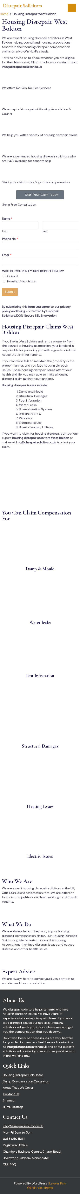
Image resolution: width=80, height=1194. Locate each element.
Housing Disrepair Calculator (23, 1075)
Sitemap (9, 1100)
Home (4, 14)
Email (7, 255)
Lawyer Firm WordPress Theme (46, 1185)
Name (7, 219)
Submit (10, 292)
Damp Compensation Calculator (26, 1081)
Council (12, 276)
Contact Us (11, 1094)
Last (44, 231)
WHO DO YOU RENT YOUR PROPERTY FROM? (33, 271)
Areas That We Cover (18, 1088)
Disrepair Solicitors (22, 6)
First (4, 231)
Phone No (10, 239)
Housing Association (21, 281)
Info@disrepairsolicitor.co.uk (23, 1126)
